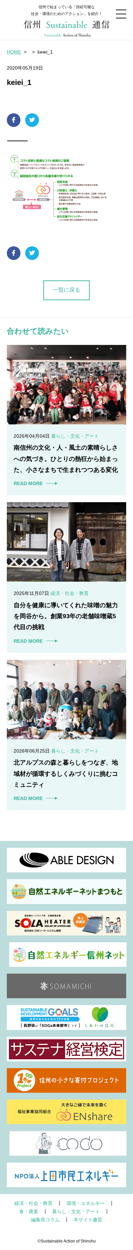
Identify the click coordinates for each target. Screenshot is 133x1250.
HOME (14, 52)
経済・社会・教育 (33, 1203)
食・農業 (28, 1211)
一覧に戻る (66, 290)
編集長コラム (45, 1219)
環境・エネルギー (85, 1203)
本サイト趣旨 (88, 1219)
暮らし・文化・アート (76, 1211)
